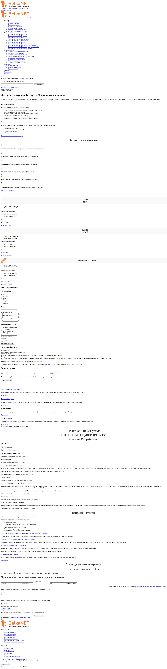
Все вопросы (4, 560)
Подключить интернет (7, 190)
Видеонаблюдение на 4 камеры (17, 62)
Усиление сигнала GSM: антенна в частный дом (22, 45)
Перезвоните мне (38, 84)
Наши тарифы (8, 653)
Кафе (4, 298)
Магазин (5, 303)
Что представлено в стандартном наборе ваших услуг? (18, 517)
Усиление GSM (6, 418)
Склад (5, 301)
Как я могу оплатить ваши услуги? (12, 554)
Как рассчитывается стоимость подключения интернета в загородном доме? (24, 533)
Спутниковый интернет (15, 28)
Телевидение (6, 329)
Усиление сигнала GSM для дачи (17, 36)
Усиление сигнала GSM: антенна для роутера (21, 48)
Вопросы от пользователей (12, 656)
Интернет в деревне (13, 25)
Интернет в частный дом (15, 26)
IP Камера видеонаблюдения (16, 61)
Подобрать (4, 603)
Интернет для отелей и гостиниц (17, 31)
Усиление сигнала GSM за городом (18, 39)
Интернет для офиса (14, 22)
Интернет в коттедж (14, 23)
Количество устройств (7, 319)
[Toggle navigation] (30, 17)
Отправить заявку (6, 380)
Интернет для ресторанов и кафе (17, 29)
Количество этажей (6, 312)
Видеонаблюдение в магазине (16, 59)
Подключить (4, 395)
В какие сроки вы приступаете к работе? (14, 545)
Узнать (3, 592)
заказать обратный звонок (19, 659)
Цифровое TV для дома (15, 65)
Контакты (7, 655)
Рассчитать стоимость (7, 343)
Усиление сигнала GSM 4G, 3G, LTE (18, 37)
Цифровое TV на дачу (14, 67)
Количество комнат (6, 315)
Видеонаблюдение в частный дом (18, 51)
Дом (4, 294)
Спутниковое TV (13, 69)
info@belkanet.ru (5, 664)
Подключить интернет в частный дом (12, 136)
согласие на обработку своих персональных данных (150, 586)
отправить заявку (71, 583)
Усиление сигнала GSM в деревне (18, 40)
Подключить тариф (6, 225)
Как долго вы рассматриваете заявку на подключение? (18, 539)
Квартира (6, 296)
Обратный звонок (6, 10)
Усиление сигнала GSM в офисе (17, 42)
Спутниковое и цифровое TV (12, 389)
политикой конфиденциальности (20, 617)
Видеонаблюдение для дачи (16, 53)
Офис (4, 300)
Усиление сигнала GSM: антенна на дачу (20, 43)
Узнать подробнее (14, 450)
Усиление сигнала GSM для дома (17, 34)
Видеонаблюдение (8, 331)
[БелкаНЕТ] (15, 7)
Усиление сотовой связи (10, 327)
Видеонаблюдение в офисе (16, 58)
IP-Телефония (7, 333)
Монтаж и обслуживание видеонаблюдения (21, 56)
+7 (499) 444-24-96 (51, 364)
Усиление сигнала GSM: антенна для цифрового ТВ (23, 47)
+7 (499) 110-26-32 (6, 608)
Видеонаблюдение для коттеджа (17, 54)
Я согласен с (16, 617)
